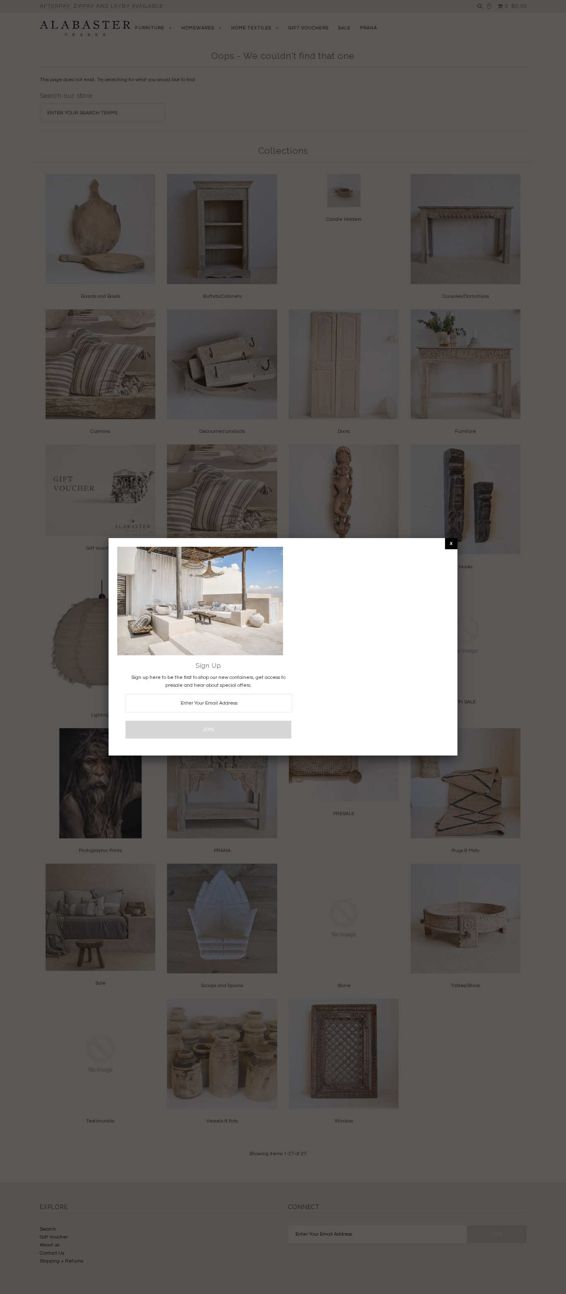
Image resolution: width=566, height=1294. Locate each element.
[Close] (451, 543)
